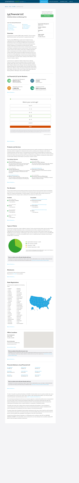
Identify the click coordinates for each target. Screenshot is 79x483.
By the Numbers (11, 25)
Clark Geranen (37, 367)
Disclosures (25, 24)
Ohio (10, 6)
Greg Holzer (9, 371)
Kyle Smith (9, 375)
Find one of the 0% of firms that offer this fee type (39, 204)
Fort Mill (13, 6)
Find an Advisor (47, 15)
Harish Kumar (23, 367)
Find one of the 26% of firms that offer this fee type (39, 199)
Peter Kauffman (38, 375)
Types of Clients (11, 29)
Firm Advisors (25, 28)
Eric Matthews (10, 367)
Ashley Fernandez (24, 375)
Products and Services (12, 27)
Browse (6, 6)
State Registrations (26, 25)
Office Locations (26, 27)
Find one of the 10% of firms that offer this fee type (39, 209)
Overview (10, 24)
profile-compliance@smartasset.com (34, 396)
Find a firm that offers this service (14, 175)
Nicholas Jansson (38, 371)
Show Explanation (12, 207)
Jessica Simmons (24, 371)
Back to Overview (10, 92)
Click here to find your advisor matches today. (40, 260)
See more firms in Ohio (11, 347)
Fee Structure (10, 28)
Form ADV (15, 273)
